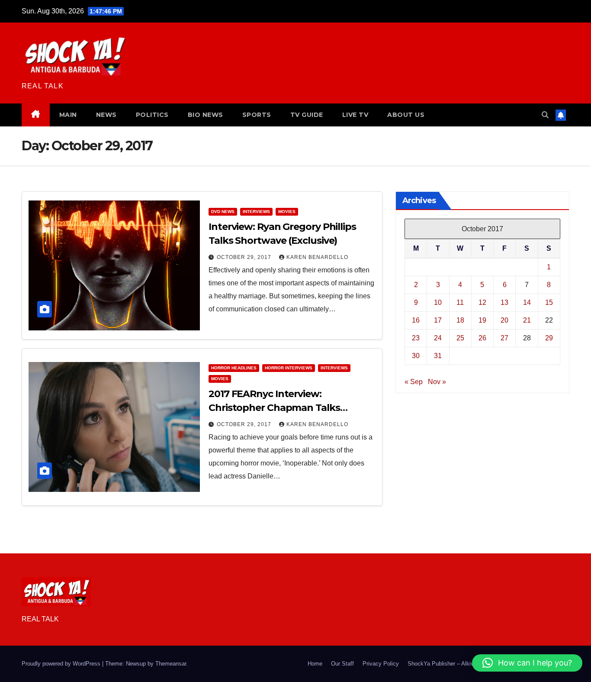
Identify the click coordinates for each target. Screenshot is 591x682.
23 (416, 338)
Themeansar (170, 663)
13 (504, 302)
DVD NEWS (222, 211)
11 (460, 302)
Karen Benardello (317, 257)
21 (527, 320)
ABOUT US (405, 115)
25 (460, 338)
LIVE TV (355, 115)
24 (438, 338)
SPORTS (256, 115)
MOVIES (287, 211)
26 (482, 338)
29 (549, 338)
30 (416, 355)
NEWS (106, 115)
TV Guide (306, 115)
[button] (545, 115)
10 (438, 302)
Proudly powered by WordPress (62, 663)
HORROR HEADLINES (234, 367)
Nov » (437, 381)
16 (416, 320)
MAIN (68, 115)
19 (482, 320)
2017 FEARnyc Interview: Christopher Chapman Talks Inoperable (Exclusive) (274, 407)
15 (549, 302)
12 (482, 302)
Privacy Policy (381, 663)
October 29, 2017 (245, 257)
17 (438, 320)
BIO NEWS (205, 115)
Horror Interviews (288, 367)
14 (527, 302)
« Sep (414, 381)
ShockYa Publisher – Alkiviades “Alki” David (463, 663)
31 (438, 355)
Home (315, 663)
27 (504, 338)
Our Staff (342, 663)
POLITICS (152, 115)
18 (460, 320)
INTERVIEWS (256, 211)
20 (504, 320)
